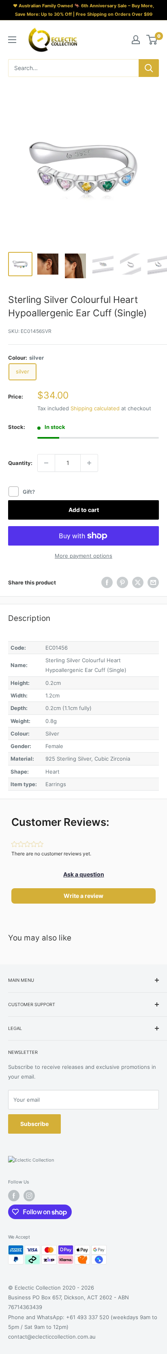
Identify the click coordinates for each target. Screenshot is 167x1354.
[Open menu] (12, 39)
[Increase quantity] (89, 462)
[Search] (149, 68)
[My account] (136, 39)
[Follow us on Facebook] (13, 1195)
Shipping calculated (95, 408)
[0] (152, 40)
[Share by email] (153, 582)
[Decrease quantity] (46, 462)
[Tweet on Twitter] (137, 582)
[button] (83, 874)
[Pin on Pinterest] (122, 582)
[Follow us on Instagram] (29, 1195)
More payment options (83, 555)
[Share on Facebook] (107, 582)
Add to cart (84, 509)
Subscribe (34, 1123)
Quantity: (20, 463)
